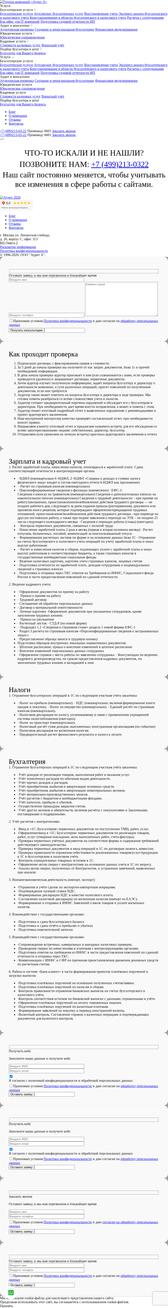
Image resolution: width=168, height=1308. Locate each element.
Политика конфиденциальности (24, 251)
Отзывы (15, 119)
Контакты (16, 123)
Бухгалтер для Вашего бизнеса (23, 53)
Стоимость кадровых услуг (20, 45)
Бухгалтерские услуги (16, 14)
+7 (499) (13, 131)
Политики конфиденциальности (68, 321)
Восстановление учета (101, 14)
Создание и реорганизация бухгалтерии (64, 29)
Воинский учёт (53, 45)
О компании (18, 115)
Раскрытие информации (18, 247)
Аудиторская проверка (17, 29)
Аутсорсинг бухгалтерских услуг (58, 14)
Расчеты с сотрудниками (145, 17)
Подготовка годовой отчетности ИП (67, 21)
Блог (12, 112)
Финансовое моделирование (116, 29)
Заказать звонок (64, 131)
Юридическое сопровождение (22, 37)
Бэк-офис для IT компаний (20, 21)
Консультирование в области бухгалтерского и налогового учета (78, 17)
